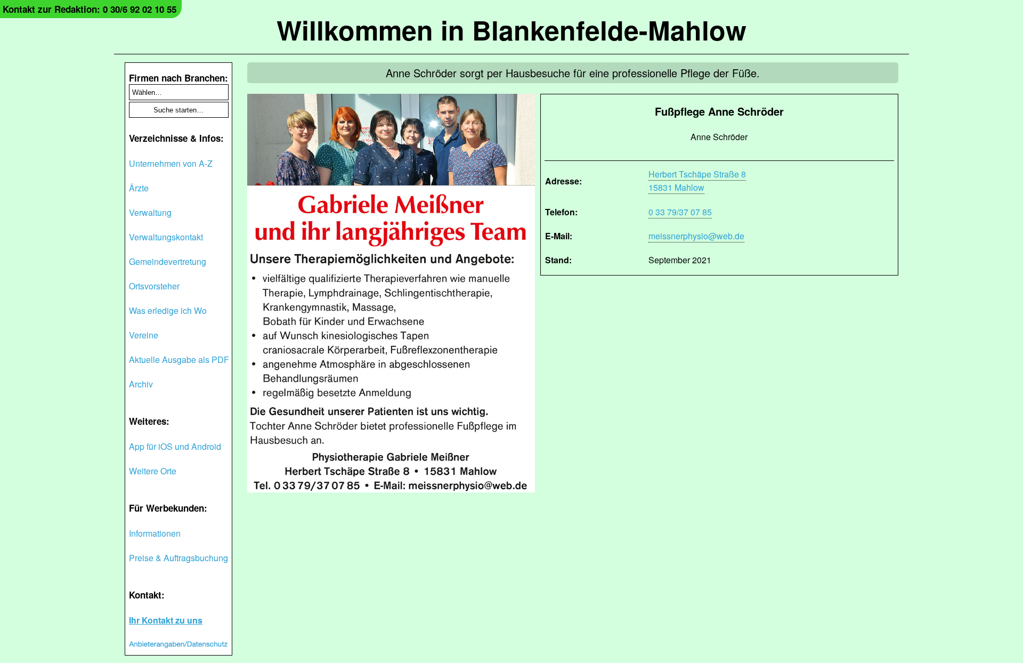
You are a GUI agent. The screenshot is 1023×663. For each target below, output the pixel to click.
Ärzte (139, 188)
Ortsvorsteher (154, 286)
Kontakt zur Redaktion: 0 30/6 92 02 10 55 (89, 9)
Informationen (155, 533)
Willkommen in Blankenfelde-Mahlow (511, 29)
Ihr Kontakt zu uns (165, 620)
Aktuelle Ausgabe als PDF (179, 359)
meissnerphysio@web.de (696, 236)
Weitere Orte (152, 471)
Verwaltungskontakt (166, 237)
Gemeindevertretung (167, 261)
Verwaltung (150, 212)
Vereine (143, 335)
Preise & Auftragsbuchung (178, 558)
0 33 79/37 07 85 (680, 212)
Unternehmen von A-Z (171, 163)
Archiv (141, 384)
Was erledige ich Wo (168, 310)
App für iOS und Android (175, 446)
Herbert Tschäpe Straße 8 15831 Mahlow (697, 180)
